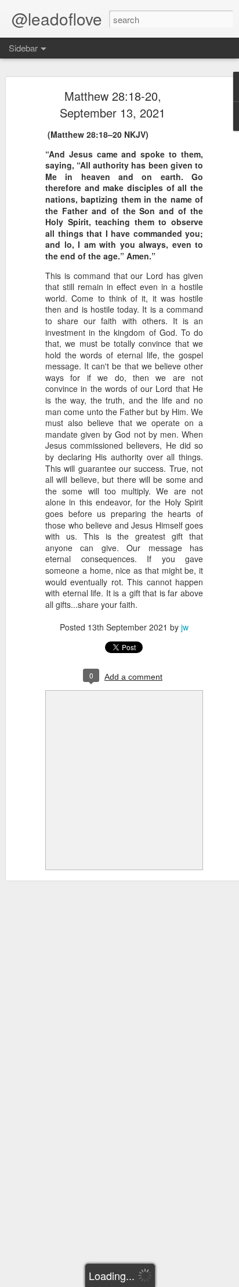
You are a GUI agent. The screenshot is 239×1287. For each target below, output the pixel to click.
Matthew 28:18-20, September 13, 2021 (112, 104)
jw (185, 627)
